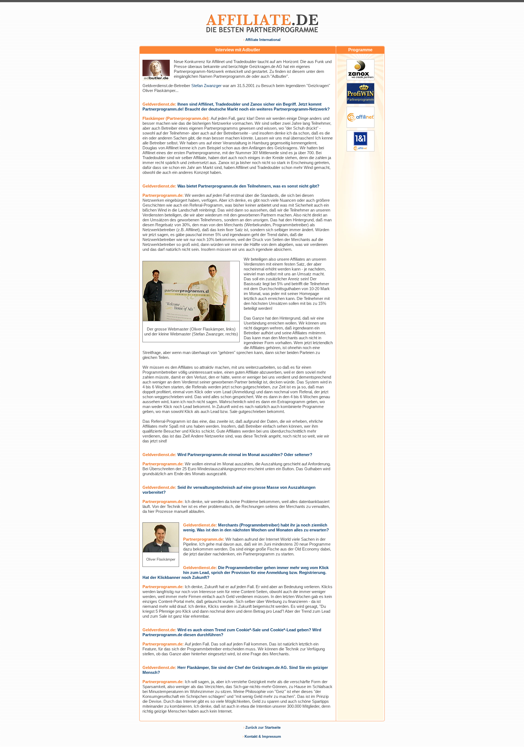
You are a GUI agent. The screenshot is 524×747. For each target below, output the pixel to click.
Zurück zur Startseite (263, 727)
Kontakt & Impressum (263, 736)
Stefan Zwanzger (206, 85)
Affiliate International (263, 40)
